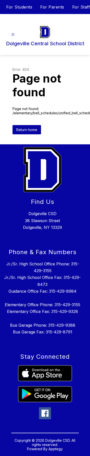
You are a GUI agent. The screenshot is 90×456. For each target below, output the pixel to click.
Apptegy (55, 449)
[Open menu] (13, 35)
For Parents (52, 7)
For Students (19, 7)
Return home (26, 130)
